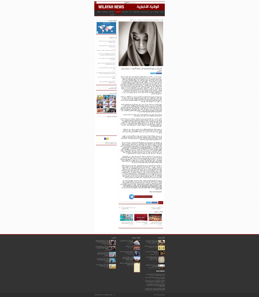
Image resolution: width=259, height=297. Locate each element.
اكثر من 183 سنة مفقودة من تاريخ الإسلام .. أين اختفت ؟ (151, 241)
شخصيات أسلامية (136, 11)
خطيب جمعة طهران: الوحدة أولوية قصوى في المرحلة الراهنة (102, 260)
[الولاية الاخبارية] (148, 6)
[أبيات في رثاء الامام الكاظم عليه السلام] (161, 266)
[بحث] (95, 3)
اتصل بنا (159, 2)
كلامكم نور (112, 14)
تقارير (151, 11)
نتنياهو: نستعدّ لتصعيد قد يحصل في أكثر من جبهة (126, 252)
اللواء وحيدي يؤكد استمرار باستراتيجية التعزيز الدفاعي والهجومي (102, 254)
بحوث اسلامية (105, 11)
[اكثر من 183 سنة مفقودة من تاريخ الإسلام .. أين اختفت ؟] (161, 242)
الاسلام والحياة (118, 11)
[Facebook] (103, 2)
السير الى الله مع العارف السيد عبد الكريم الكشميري (128, 207)
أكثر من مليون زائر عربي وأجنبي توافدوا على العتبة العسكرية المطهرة (127, 258)
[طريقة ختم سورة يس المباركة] (161, 248)
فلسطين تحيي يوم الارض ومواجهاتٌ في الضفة (155, 207)
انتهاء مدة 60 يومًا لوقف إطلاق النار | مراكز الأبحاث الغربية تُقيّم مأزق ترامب (102, 242)
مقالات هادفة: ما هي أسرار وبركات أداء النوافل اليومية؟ (127, 222)
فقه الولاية (99, 11)
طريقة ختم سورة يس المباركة (151, 246)
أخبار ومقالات (156, 11)
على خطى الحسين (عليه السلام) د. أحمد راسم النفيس (156, 223)
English (155, 2)
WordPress (101, 294)
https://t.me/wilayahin (155, 191)
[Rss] (104, 2)
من (130, 11)
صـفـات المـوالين (129, 246)
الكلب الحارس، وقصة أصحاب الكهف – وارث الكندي (102, 265)
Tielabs (110, 294)
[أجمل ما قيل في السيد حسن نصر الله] (161, 253)
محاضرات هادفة (125, 11)
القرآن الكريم (111, 11)
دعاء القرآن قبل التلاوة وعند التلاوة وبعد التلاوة (151, 257)
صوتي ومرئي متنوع (145, 11)
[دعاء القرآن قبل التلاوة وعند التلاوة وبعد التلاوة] (161, 260)
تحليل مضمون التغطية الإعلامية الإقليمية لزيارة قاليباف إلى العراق (101, 248)
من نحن (163, 2)
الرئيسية (161, 11)
